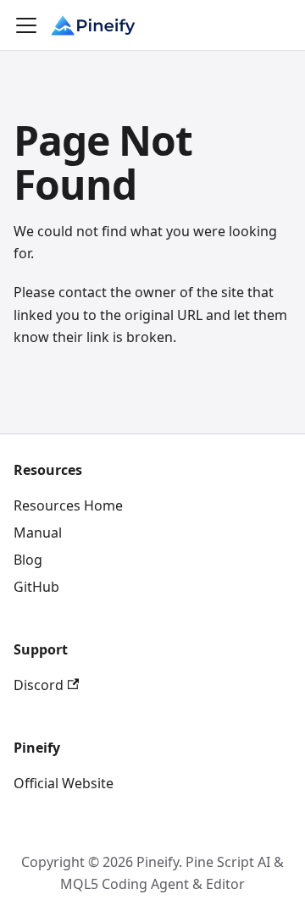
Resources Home (68, 505)
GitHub (36, 586)
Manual (38, 532)
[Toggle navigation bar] (26, 25)
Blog (28, 559)
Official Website (64, 783)
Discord (39, 685)
